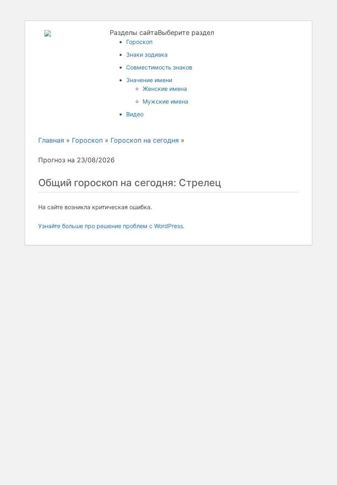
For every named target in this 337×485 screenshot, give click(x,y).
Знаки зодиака (147, 54)
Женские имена (165, 88)
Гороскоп (139, 41)
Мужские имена (165, 101)
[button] (162, 32)
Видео (134, 114)
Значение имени (149, 79)
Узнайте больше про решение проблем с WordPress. (111, 225)
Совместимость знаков (159, 67)
